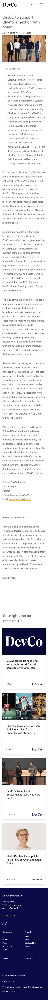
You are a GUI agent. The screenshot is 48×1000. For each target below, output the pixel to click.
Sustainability (30, 943)
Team (27, 940)
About (28, 932)
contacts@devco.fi (10, 908)
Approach (29, 936)
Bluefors (5, 940)
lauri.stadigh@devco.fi (20, 499)
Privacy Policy (8, 981)
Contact (29, 958)
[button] (41, 4)
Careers (28, 946)
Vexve (4, 949)
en (32, 5)
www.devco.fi (9, 577)
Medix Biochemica (7, 944)
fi (36, 5)
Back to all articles (13, 69)
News (5, 958)
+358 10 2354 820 (9, 915)
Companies (7, 933)
